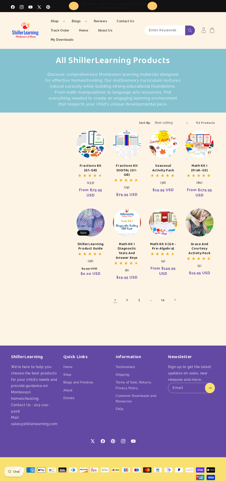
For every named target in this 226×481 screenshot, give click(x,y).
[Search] (190, 30)
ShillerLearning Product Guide (90, 246)
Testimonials (125, 367)
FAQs (119, 409)
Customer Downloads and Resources (136, 398)
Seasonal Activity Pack (163, 168)
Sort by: (145, 122)
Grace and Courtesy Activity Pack (199, 248)
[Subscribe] (210, 388)
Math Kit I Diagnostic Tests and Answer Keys (127, 251)
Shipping (123, 374)
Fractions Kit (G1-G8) (91, 168)
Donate (69, 398)
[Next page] (175, 300)
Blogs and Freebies (78, 382)
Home (67, 367)
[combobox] (170, 30)
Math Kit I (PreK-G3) (199, 168)
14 (162, 300)
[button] (56, 21)
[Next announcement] (152, 6)
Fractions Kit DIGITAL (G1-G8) (127, 170)
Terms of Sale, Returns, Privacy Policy (134, 385)
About (68, 390)
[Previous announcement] (74, 6)
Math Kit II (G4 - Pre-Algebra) (163, 246)
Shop (67, 374)
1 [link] (115, 300)
